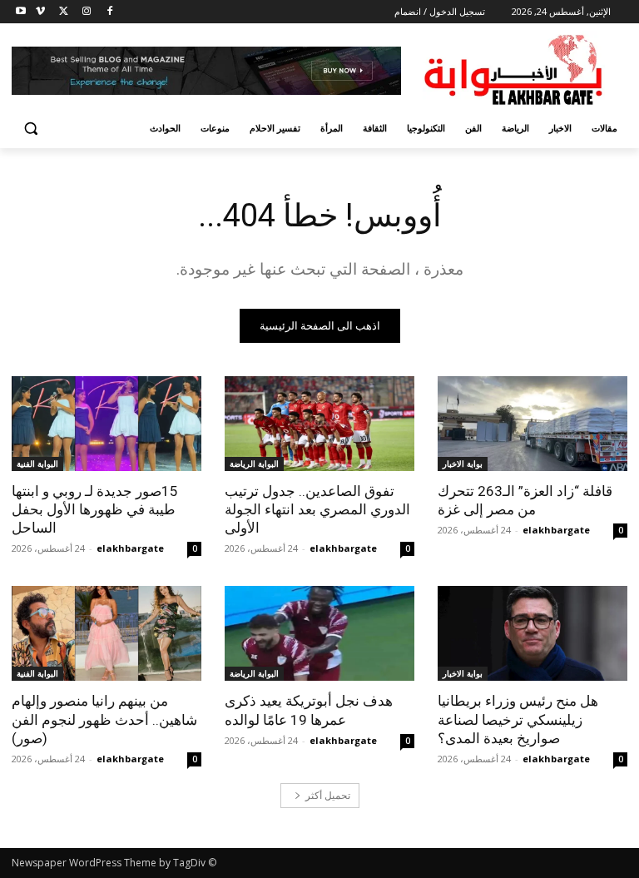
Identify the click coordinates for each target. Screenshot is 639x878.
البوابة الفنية (37, 463)
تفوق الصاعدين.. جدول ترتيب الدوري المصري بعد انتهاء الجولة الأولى (317, 509)
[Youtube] (21, 12)
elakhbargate (556, 529)
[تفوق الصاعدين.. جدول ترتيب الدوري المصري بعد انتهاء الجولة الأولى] (319, 423)
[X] (63, 12)
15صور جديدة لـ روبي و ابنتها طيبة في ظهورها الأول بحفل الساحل (95, 509)
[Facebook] (109, 12)
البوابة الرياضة (254, 463)
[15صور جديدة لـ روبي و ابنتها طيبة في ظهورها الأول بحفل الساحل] (106, 423)
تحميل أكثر (327, 795)
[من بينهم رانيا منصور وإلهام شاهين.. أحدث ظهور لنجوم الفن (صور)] (106, 633)
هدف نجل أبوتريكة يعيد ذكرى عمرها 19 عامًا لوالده (309, 709)
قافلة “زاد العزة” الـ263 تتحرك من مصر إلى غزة (525, 500)
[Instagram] (86, 12)
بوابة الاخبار (463, 463)
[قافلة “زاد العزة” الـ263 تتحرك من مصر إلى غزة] (532, 423)
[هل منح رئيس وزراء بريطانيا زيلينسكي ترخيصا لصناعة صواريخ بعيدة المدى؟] (532, 633)
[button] (31, 128)
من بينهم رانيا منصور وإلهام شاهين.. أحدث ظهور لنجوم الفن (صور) (104, 719)
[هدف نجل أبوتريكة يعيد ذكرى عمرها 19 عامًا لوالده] (319, 633)
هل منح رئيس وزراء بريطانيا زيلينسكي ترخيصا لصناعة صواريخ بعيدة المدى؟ (518, 719)
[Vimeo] (40, 12)
